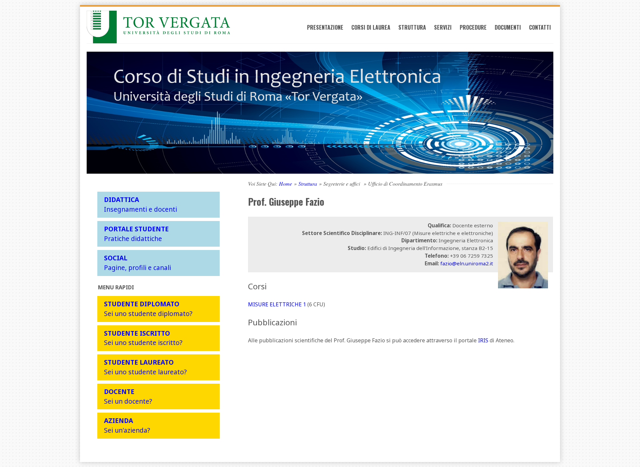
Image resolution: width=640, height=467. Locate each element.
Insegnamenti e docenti (140, 204)
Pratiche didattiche (136, 233)
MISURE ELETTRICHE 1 (277, 304)
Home (285, 183)
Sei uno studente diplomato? (148, 308)
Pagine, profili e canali (137, 262)
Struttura (412, 27)
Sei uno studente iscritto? (143, 338)
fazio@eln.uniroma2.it (466, 263)
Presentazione (325, 27)
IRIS (483, 340)
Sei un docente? (128, 396)
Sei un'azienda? (127, 425)
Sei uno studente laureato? (145, 367)
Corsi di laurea (370, 27)
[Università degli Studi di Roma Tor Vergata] (158, 27)
